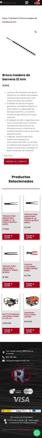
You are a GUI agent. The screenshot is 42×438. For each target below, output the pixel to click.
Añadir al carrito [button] (8, 237)
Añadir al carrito (16, 161)
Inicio (4, 18)
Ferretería (13, 18)
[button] (36, 32)
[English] (35, 3)
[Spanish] (38, 3)
